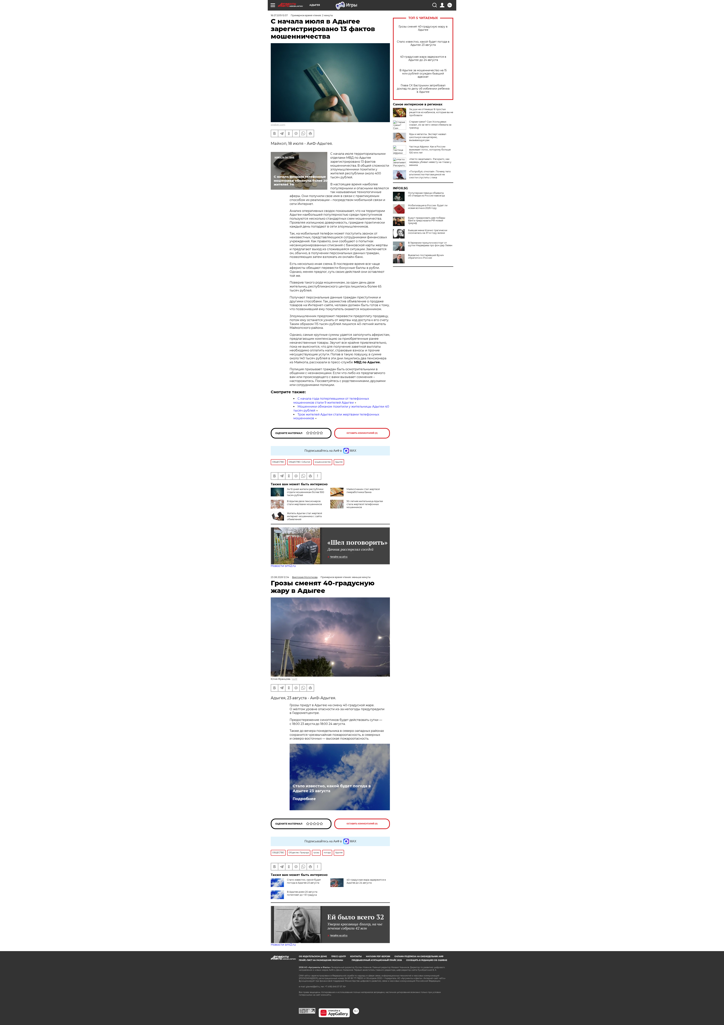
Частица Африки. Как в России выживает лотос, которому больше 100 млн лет (430, 149)
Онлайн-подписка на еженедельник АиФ (418, 956)
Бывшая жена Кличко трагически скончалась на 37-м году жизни (427, 231)
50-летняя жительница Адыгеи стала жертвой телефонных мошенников (365, 504)
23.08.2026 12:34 (280, 577)
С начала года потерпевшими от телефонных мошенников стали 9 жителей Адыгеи (331, 400)
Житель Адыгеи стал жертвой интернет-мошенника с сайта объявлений (304, 516)
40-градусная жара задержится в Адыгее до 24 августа (423, 58)
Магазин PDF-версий (378, 956)
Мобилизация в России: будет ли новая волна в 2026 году (427, 206)
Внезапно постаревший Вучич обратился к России (426, 256)
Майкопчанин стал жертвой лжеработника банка (363, 491)
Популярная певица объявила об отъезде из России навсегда (426, 194)
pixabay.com (278, 124)
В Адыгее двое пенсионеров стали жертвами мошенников (304, 503)
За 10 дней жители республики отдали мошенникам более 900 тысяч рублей (305, 492)
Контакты (356, 956)
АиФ (294, 679)
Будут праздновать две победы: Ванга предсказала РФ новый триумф (427, 221)
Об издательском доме (313, 956)
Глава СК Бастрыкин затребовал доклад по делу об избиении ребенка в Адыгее (423, 89)
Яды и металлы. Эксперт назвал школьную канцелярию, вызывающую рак (427, 137)
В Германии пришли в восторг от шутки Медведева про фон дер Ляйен (430, 244)
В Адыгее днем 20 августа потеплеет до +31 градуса (302, 893)
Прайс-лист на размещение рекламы (321, 960)
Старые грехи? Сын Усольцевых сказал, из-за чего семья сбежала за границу (430, 124)
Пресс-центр (338, 956)
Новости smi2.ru (283, 566)
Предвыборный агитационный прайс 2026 (377, 960)
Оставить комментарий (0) (362, 433)
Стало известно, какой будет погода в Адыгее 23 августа (423, 43)
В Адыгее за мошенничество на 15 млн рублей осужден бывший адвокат (423, 73)
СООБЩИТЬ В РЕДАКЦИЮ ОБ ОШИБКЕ (426, 960)
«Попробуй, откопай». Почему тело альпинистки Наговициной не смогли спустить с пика (430, 174)
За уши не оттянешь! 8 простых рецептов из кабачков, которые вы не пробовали (431, 112)
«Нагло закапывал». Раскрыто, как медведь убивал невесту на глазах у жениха (430, 162)
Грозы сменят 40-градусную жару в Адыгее (423, 28)
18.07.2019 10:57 (279, 15)
